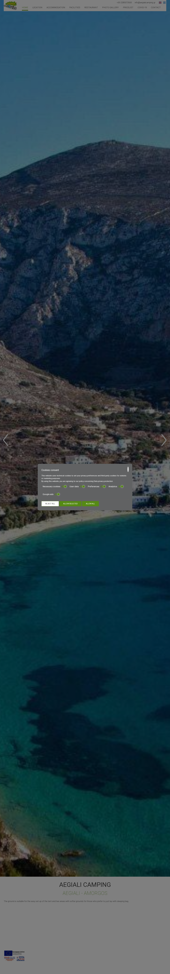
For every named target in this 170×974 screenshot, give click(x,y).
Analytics (113, 486)
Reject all (50, 504)
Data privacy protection (103, 481)
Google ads (48, 494)
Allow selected (70, 504)
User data (74, 486)
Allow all (90, 504)
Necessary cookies (51, 486)
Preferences (93, 486)
